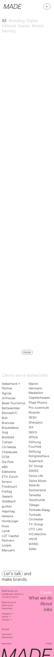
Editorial (9, 25)
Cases (46, 592)
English (49, 643)
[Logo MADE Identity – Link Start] (13, 6)
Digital (32, 20)
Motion (38, 25)
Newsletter (7, 643)
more (27, 352)
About (46, 603)
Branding (17, 20)
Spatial (24, 25)
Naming (9, 31)
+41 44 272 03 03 (10, 597)
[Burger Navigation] (46, 6)
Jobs (47, 609)
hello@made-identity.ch (13, 594)
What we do (40, 597)
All (4, 20)
